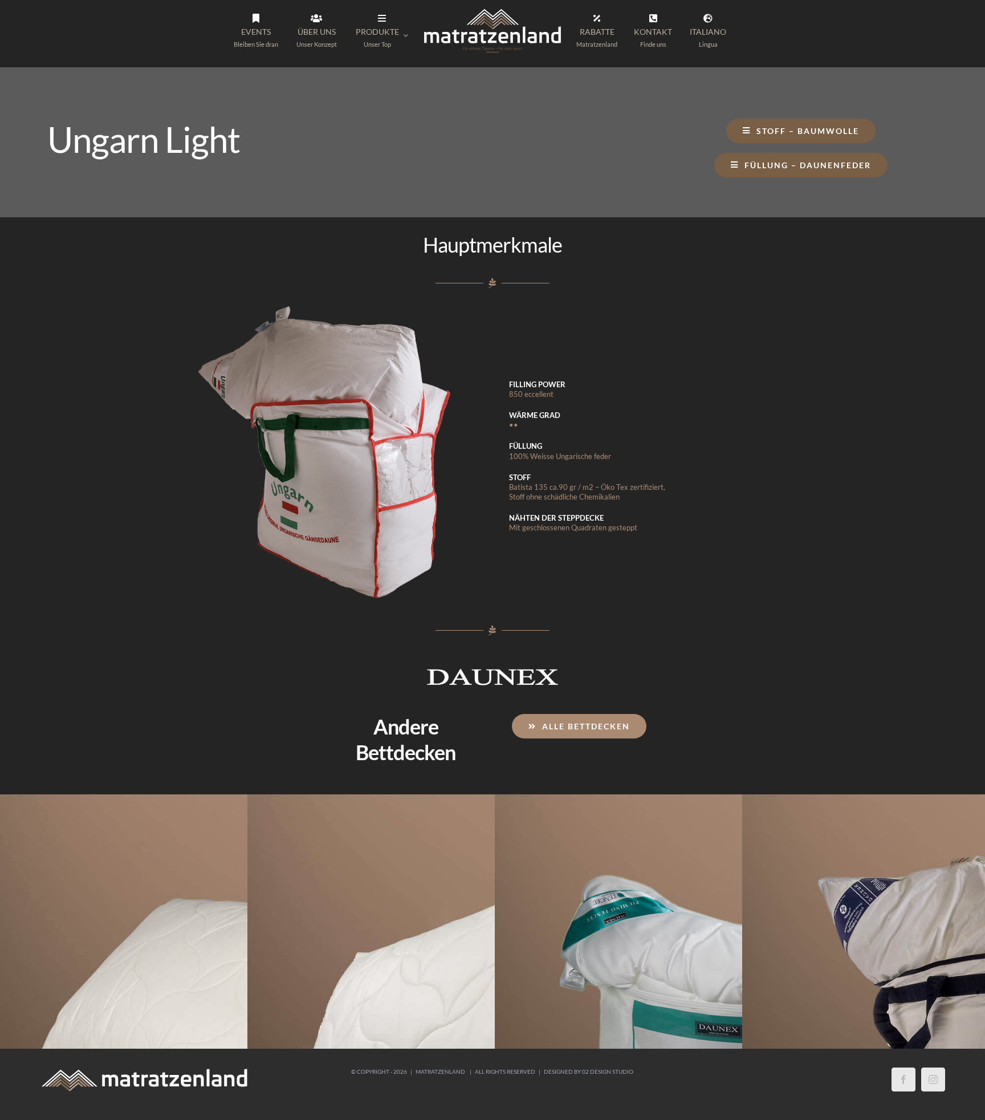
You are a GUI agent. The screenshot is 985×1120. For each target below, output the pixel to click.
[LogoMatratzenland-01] (492, 11)
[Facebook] (903, 1102)
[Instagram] (933, 1102)
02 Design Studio (607, 1094)
